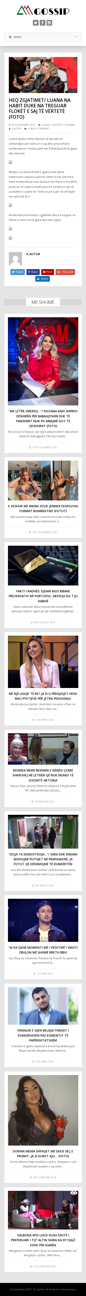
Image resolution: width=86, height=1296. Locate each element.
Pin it (49, 272)
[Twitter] (36, 23)
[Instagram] (49, 23)
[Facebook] (42, 23)
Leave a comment (38, 128)
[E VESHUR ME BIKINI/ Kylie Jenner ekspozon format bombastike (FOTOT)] (43, 480)
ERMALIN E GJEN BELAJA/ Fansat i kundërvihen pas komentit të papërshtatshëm (43, 1035)
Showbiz (70, 124)
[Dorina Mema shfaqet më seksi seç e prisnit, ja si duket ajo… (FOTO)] (43, 1110)
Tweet (19, 272)
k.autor (16, 128)
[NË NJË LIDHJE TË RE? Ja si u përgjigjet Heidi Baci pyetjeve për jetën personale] (43, 662)
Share (34, 272)
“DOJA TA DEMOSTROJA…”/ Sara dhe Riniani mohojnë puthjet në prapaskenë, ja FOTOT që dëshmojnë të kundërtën (43, 859)
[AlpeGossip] (43, 10)
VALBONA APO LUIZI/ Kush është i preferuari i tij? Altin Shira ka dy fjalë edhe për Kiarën (43, 1240)
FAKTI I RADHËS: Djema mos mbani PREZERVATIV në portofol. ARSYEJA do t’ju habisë (43, 596)
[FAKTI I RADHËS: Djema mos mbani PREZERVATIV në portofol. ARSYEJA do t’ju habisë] (43, 565)
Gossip (46, 124)
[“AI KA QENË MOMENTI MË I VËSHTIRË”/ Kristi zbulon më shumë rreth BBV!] (43, 920)
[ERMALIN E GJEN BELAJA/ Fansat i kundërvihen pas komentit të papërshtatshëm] (43, 1006)
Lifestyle (57, 124)
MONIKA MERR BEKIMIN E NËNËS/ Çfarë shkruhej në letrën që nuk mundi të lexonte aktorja (43, 775)
